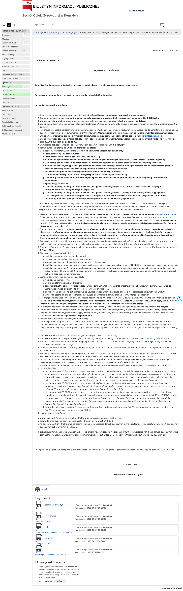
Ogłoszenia (6, 35)
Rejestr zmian (7, 110)
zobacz (60, 581)
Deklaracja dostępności (12, 130)
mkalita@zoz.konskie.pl (158, 338)
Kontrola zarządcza (10, 66)
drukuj (43, 489)
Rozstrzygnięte (70, 32)
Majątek (5, 39)
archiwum (7, 102)
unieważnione (9, 98)
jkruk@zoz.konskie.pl (152, 136)
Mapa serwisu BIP (9, 134)
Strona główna (41, 32)
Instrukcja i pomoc (10, 118)
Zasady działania (9, 43)
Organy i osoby (8, 58)
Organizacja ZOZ (9, 62)
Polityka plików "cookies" (12, 126)
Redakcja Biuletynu (10, 122)
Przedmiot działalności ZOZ (13, 51)
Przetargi (6, 86)
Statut (4, 70)
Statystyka (6, 114)
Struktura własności (10, 47)
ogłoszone (7, 90)
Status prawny (8, 55)
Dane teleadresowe (10, 78)
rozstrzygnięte (9, 94)
